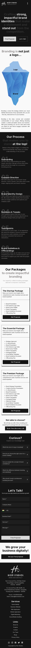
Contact (15, 629)
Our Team (15, 632)
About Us (15, 624)
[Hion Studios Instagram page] (12, 642)
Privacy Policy (15, 637)
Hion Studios (19, 645)
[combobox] (14, 522)
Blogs (15, 635)
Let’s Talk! (22, 39)
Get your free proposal (15, 556)
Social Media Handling (15, 617)
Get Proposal (15, 317)
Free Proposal (9, 39)
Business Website (15, 607)
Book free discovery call (15, 428)
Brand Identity (15, 604)
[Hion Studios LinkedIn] (22, 642)
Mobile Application (15, 612)
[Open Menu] (27, 3)
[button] (15, 447)
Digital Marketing (15, 614)
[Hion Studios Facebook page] (15, 642)
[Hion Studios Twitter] (19, 642)
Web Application (15, 609)
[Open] (28, 522)
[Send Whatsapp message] (9, 642)
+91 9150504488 (17, 594)
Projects (15, 627)
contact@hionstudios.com (17, 596)
